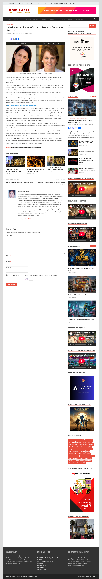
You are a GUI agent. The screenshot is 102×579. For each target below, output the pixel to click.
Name (8, 255)
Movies (16, 19)
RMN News (40, 567)
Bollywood (90, 442)
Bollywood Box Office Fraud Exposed (79, 295)
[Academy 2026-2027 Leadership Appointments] (15, 162)
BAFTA (84, 442)
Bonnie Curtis (21, 147)
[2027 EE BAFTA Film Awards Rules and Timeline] (36, 162)
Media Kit (50, 3)
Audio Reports (79, 19)
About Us (18, 3)
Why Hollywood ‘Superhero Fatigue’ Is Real (81, 319)
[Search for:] (82, 26)
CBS (76, 444)
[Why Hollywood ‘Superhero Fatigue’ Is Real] (82, 309)
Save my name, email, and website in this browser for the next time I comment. (31, 275)
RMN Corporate (41, 565)
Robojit (82, 118)
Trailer (86, 458)
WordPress (86, 576)
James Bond (75, 451)
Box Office (71, 444)
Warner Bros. (88, 460)
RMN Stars (20, 33)
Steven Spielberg (35, 147)
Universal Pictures (79, 460)
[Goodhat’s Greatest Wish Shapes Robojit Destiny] (82, 100)
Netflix (79, 453)
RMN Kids (40, 559)
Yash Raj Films (76, 463)
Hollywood (85, 449)
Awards (35, 19)
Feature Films (71, 118)
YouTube (84, 463)
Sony (70, 458)
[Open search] (95, 19)
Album (73, 442)
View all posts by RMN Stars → (26, 218)
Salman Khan (83, 456)
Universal (71, 460)
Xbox (70, 463)
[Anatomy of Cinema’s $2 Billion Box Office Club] (73, 141)
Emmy (70, 449)
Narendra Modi (72, 453)
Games (70, 19)
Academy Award (78, 439)
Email (8, 261)
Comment (9, 235)
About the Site (25, 3)
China (80, 444)
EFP (90, 446)
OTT (58, 19)
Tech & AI (51, 19)
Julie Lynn (28, 147)
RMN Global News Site (43, 556)
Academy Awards (88, 439)
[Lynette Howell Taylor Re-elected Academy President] (56, 161)
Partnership (44, 3)
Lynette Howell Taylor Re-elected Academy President (55, 168)
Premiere (71, 456)
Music (63, 19)
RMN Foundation (42, 569)
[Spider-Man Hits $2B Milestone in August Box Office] (73, 159)
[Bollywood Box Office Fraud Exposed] (82, 284)
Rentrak (77, 456)
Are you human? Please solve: (16, 279)
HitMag (93, 576)
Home (9, 19)
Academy (14, 147)
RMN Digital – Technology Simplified (47, 558)
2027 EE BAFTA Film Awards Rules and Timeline (35, 170)
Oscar (84, 453)
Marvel (88, 451)
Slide (12, 24)
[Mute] (91, 195)
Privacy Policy (73, 3)
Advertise (38, 3)
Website (8, 267)
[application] (82, 189)
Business (43, 19)
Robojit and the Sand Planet (45, 561)
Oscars (88, 453)
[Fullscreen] (93, 195)
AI (69, 442)
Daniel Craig (72, 446)
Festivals (28, 19)
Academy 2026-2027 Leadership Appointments (14, 170)
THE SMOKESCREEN (58, 3)
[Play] (70, 195)
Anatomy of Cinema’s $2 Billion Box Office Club (86, 142)
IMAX (91, 449)
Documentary (84, 446)
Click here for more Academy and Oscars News (21, 105)
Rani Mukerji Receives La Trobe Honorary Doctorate (87, 169)
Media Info (32, 3)
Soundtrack (75, 458)
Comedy (85, 444)
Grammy (79, 449)
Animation (78, 442)
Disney (78, 446)
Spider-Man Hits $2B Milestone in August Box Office (86, 160)
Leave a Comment (28, 33)
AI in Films (66, 3)
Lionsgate (82, 451)
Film (74, 449)
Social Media (91, 456)
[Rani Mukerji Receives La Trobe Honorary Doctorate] (73, 168)
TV (21, 19)
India (70, 451)
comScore (91, 444)
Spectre (81, 458)
